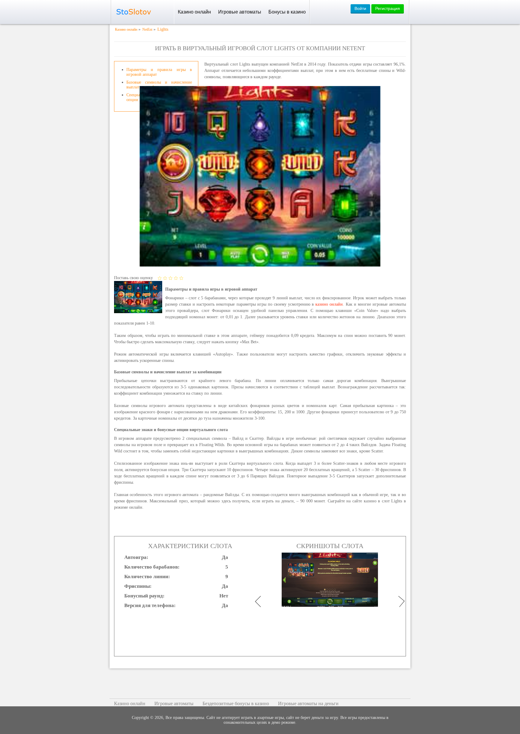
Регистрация (387, 8)
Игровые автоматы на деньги (308, 703)
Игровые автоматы (239, 11)
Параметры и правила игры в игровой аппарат (159, 72)
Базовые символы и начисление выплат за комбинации (159, 84)
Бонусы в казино (287, 11)
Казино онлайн (194, 11)
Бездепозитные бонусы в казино (236, 703)
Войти (360, 8)
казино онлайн (329, 304)
